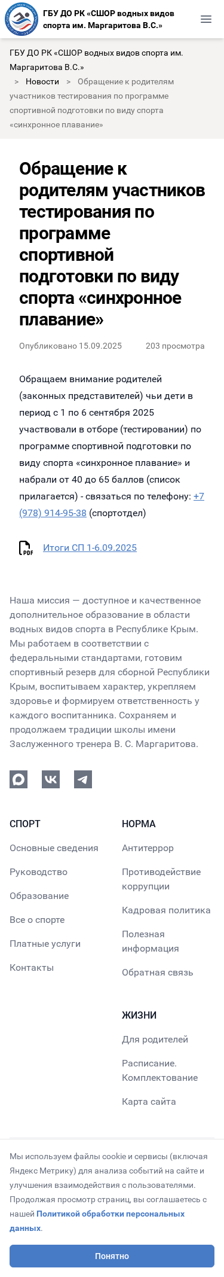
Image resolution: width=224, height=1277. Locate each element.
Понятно (112, 1256)
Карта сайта (149, 1101)
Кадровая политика (166, 910)
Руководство (38, 871)
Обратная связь (158, 972)
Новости (42, 81)
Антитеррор (148, 848)
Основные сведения (54, 848)
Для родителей (155, 1039)
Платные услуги (45, 943)
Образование (39, 895)
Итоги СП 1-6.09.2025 (90, 547)
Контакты (32, 967)
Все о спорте (37, 919)
